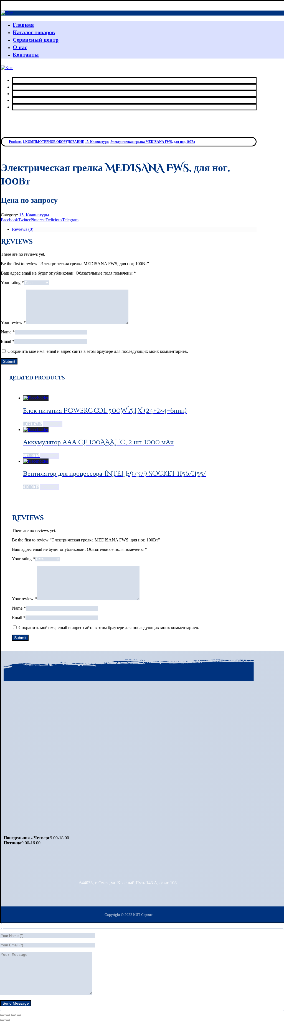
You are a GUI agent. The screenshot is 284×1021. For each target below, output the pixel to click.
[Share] (8, 1015)
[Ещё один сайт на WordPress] (7, 13)
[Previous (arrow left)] (2, 1020)
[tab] (134, 229)
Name (8, 332)
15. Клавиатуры (34, 214)
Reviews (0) (22, 229)
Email (7, 341)
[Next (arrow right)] (8, 1020)
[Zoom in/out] (19, 1015)
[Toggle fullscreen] (13, 1015)
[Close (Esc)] (2, 1015)
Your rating (12, 282)
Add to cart (53, 424)
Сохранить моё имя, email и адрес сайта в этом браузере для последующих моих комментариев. (97, 351)
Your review (13, 322)
